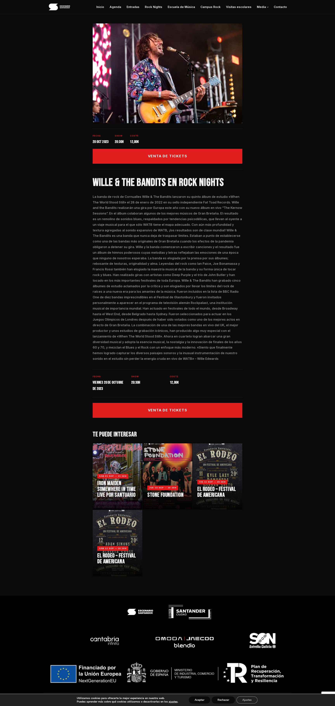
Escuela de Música (181, 7)
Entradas (133, 7)
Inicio (100, 7)
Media (261, 7)
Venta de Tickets (167, 156)
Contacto (280, 7)
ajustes (173, 701)
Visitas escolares (238, 7)
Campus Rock (210, 7)
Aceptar (199, 700)
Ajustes (247, 700)
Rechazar (223, 700)
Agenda (115, 7)
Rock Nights (153, 7)
